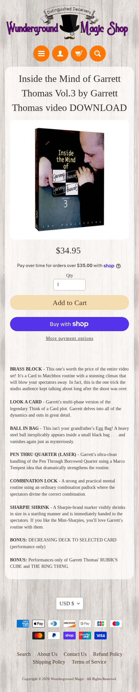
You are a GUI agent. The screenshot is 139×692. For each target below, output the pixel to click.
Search (24, 654)
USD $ (66, 603)
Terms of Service (89, 662)
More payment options (69, 338)
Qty (69, 275)
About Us (47, 654)
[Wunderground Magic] (69, 23)
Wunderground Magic (68, 679)
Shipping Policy (49, 662)
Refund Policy (108, 654)
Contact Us (75, 654)
